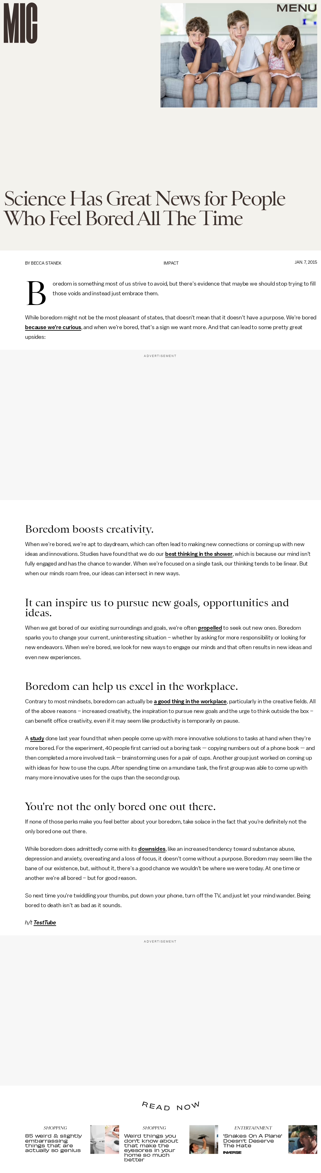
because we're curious (53, 327)
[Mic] (20, 23)
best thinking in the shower (199, 554)
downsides (152, 849)
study (37, 738)
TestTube (45, 922)
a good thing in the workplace (190, 701)
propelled (210, 628)
